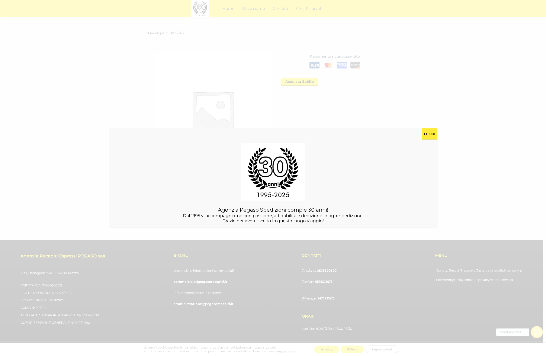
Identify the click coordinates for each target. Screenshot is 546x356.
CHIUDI (429, 134)
